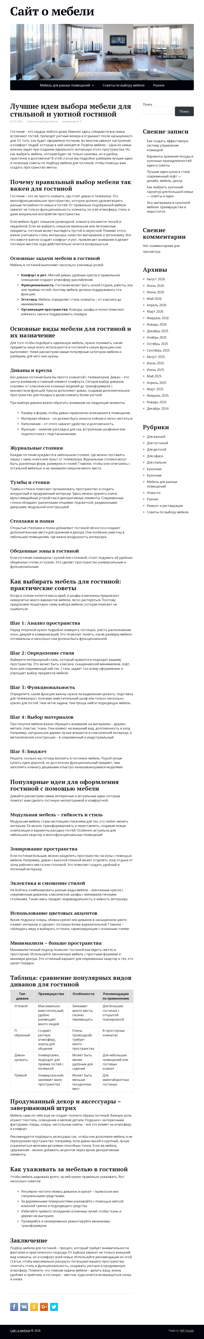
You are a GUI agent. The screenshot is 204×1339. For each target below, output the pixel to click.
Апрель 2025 (156, 383)
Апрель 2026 (156, 305)
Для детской (156, 449)
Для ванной (156, 436)
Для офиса (155, 456)
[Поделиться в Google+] (44, 1307)
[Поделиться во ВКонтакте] (24, 1307)
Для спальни (156, 462)
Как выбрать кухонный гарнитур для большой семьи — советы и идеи (170, 191)
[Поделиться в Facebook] (14, 1307)
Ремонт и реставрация (165, 505)
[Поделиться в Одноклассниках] (34, 1307)
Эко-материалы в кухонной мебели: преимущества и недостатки (168, 207)
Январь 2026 (157, 324)
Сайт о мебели (52, 11)
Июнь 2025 (155, 370)
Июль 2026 (155, 285)
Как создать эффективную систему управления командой (167, 145)
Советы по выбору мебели (123, 85)
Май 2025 (154, 376)
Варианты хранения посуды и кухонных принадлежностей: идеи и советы (170, 160)
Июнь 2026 (155, 292)
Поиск (147, 104)
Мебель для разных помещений (65, 85)
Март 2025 (155, 389)
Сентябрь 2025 (158, 350)
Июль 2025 (155, 363)
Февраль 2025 (158, 395)
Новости (153, 493)
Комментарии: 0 (71, 121)
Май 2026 (154, 298)
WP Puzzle (187, 1330)
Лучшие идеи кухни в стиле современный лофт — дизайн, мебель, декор (168, 176)
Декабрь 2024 (157, 408)
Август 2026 (156, 279)
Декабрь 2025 (157, 331)
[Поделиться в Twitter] (54, 1307)
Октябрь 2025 (157, 344)
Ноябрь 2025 (157, 337)
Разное (158, 85)
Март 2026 (155, 311)
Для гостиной (157, 443)
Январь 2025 (157, 402)
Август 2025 (156, 357)
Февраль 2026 (158, 318)
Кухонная (154, 469)
